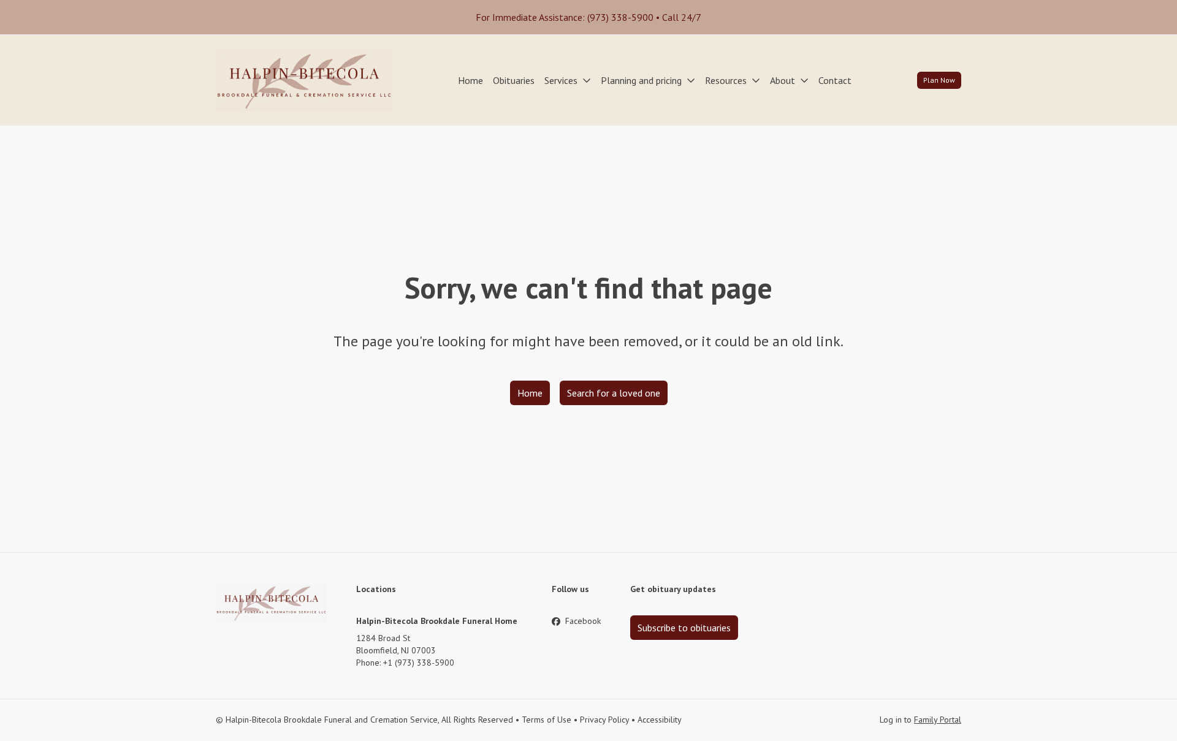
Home (470, 80)
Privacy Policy (604, 719)
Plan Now (939, 80)
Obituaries (514, 80)
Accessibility (660, 719)
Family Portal (937, 719)
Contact (834, 80)
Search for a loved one (613, 393)
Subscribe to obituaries (684, 627)
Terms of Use (546, 719)
